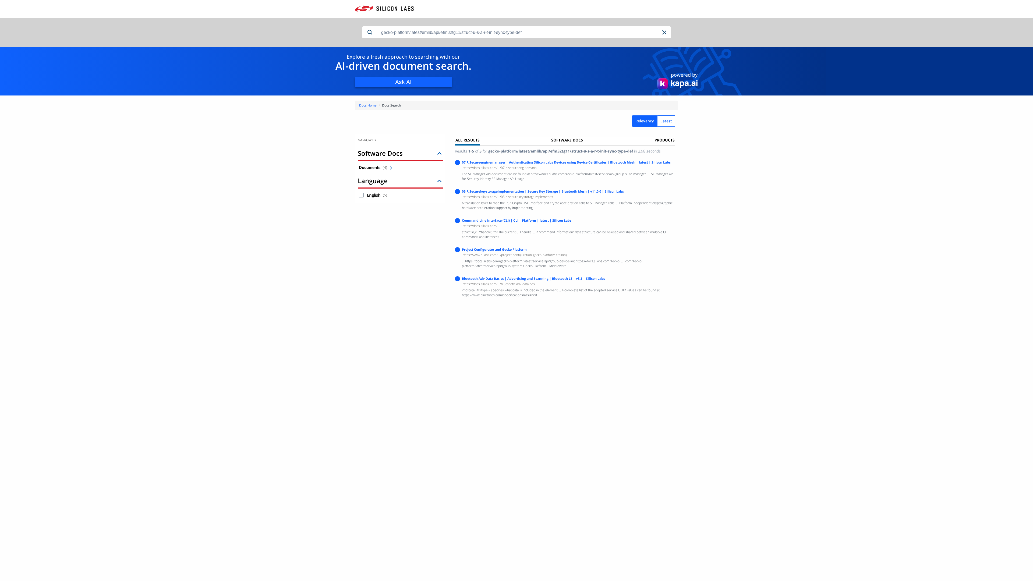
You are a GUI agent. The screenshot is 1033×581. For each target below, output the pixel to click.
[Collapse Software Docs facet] (439, 153)
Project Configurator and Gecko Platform (494, 249)
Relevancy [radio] (644, 120)
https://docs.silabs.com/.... (481, 226)
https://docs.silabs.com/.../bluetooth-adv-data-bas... (499, 284)
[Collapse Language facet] (439, 180)
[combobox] (524, 32)
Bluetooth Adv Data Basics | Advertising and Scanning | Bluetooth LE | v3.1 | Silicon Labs (533, 278)
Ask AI (403, 82)
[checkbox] (361, 195)
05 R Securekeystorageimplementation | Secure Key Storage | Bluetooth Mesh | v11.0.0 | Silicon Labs (543, 191)
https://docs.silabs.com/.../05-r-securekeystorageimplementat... (509, 196)
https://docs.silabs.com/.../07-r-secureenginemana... (500, 167)
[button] (664, 32)
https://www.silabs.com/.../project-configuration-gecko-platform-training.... (516, 255)
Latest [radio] (666, 120)
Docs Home (368, 105)
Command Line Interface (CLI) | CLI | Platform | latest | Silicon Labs (516, 220)
